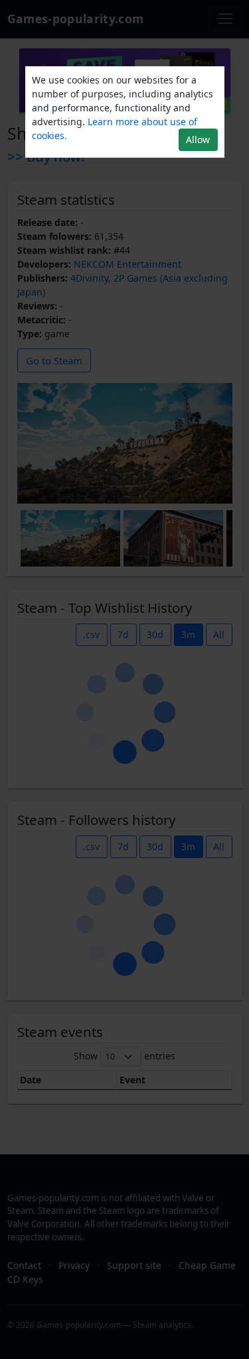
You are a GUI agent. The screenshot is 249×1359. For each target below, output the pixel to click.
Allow (198, 139)
